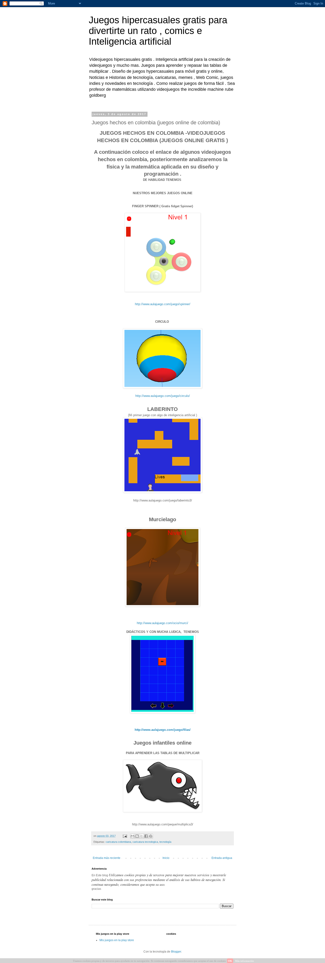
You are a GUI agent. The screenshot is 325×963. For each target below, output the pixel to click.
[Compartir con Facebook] (146, 836)
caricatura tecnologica (145, 841)
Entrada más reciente (106, 858)
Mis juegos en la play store (116, 940)
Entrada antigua (222, 858)
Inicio (165, 858)
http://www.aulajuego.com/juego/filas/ (163, 730)
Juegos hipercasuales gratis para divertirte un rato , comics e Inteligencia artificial (158, 31)
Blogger (176, 951)
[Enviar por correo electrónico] (132, 836)
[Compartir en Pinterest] (150, 836)
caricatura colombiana (118, 841)
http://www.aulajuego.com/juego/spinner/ (162, 304)
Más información (244, 960)
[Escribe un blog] (137, 836)
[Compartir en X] (141, 836)
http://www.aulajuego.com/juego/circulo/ (162, 396)
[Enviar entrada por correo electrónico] (125, 835)
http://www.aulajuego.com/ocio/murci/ (162, 623)
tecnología (165, 841)
